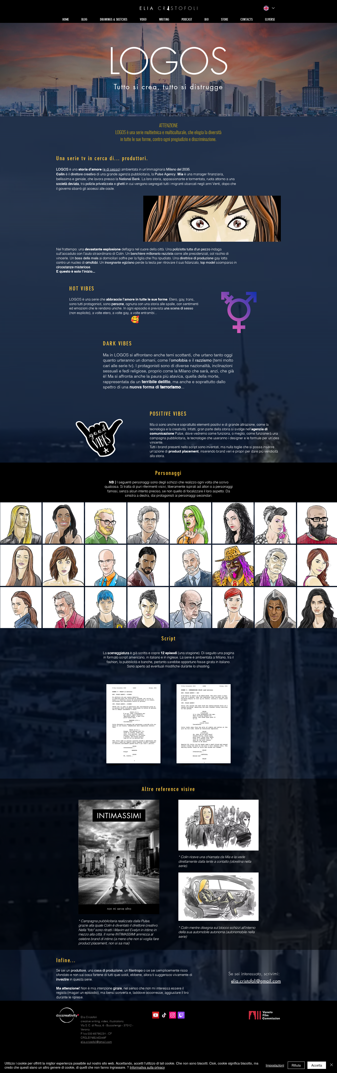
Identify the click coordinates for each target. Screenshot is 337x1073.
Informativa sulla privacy (147, 1067)
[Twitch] (181, 1015)
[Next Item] (329, 565)
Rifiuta (296, 1065)
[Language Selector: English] (268, 8)
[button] (113, 19)
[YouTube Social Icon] (155, 1015)
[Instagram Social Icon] (172, 1015)
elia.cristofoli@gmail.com (256, 981)
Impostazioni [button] (275, 1065)
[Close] (331, 1065)
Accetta (316, 1065)
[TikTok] (164, 1015)
